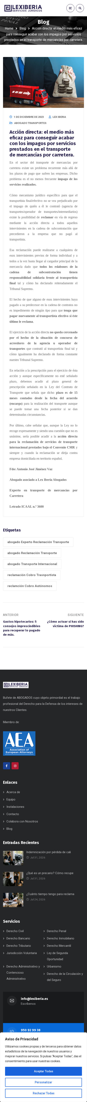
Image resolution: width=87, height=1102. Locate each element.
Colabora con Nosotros (22, 821)
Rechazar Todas (43, 1093)
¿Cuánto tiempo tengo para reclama (50, 894)
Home (9, 28)
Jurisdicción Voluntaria (21, 953)
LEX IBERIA (59, 116)
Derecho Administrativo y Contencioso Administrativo (23, 973)
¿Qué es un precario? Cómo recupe (49, 873)
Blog (22, 28)
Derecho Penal (56, 931)
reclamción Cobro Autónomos (29, 586)
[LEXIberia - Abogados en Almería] (23, 8)
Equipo (10, 799)
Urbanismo (54, 966)
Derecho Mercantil (59, 946)
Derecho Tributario (18, 946)
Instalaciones (15, 807)
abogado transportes (30, 123)
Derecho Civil (15, 931)
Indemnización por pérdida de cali (48, 852)
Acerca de (13, 792)
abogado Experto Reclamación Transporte (38, 542)
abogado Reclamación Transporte (32, 553)
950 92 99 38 (30, 1030)
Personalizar (43, 1082)
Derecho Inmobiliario (60, 938)
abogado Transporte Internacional (32, 564)
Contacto (12, 814)
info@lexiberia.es (34, 999)
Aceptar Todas (43, 1071)
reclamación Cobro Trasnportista (31, 575)
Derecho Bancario (18, 938)
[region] (43, 1067)
